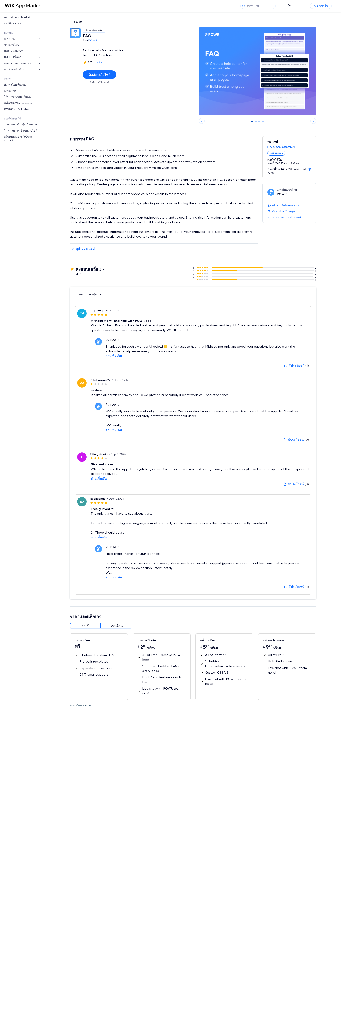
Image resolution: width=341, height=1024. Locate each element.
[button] (309, 169)
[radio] (85, 625)
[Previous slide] (202, 121)
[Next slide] (313, 121)
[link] (22, 17)
